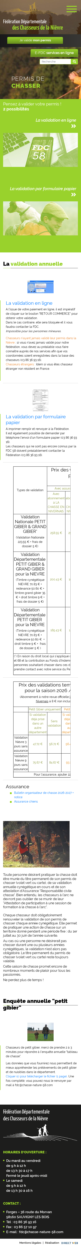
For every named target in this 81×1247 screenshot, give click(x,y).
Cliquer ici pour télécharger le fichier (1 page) (36, 1076)
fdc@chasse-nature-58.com (40, 1232)
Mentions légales (30, 1242)
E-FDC (54, 53)
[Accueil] (30, 8)
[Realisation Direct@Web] (69, 1242)
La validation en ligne (29, 303)
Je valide (35, 40)
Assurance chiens (26, 801)
